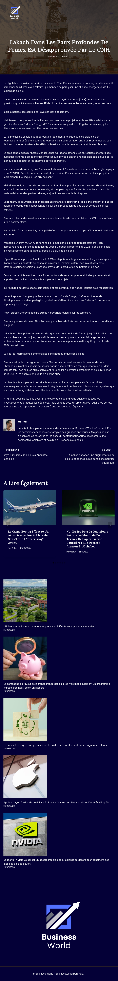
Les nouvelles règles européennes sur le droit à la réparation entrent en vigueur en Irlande (55, 745)
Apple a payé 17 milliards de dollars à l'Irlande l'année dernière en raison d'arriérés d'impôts (56, 802)
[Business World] (14, 13)
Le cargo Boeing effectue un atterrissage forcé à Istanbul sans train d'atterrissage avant (29, 537)
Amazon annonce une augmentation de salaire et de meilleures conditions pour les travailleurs (90, 456)
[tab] (53, 563)
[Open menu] (113, 12)
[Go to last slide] (8, 525)
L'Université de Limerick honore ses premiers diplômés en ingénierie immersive (49, 626)
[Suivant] (110, 525)
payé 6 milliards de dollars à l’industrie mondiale (25, 454)
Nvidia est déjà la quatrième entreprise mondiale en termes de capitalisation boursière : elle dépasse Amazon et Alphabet (87, 539)
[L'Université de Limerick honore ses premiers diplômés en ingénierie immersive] (59, 600)
